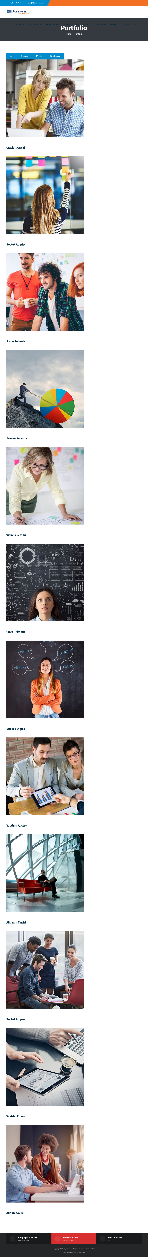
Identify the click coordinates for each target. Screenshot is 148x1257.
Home (68, 34)
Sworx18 (82, 1252)
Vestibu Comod (16, 1116)
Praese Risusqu (16, 438)
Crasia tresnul (15, 148)
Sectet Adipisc (16, 244)
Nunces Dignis (15, 729)
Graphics (24, 56)
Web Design (55, 56)
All (11, 56)
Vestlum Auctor (16, 825)
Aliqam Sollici (15, 1213)
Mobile (39, 56)
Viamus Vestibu (16, 535)
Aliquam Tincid (16, 922)
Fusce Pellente (16, 341)
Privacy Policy (90, 1249)
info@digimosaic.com (27, 1237)
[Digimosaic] (20, 12)
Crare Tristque (16, 632)
